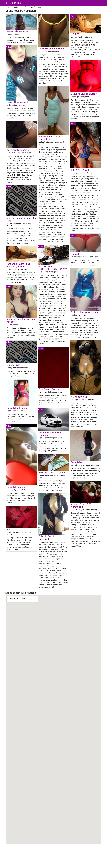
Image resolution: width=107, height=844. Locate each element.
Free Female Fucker (49, 389)
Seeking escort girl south (52, 472)
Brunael (75, 254)
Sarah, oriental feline (17, 31)
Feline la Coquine (47, 536)
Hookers (9, 7)
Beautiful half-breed (17, 408)
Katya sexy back (79, 396)
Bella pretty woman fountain (85, 312)
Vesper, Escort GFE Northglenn (81, 505)
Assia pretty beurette (18, 150)
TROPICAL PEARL (80, 170)
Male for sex (13, 365)
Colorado (29, 7)
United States (19, 7)
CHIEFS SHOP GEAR (13, 3)
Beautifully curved (16, 487)
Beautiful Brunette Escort (84, 94)
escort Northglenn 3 (17, 102)
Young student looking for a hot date (21, 320)
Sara (9, 529)
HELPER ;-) (76, 34)
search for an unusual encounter (50, 433)
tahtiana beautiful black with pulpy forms (19, 265)
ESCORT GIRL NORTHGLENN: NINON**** (53, 267)
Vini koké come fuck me (51, 48)
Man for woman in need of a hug (21, 219)
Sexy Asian (76, 462)
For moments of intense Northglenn (51, 137)
